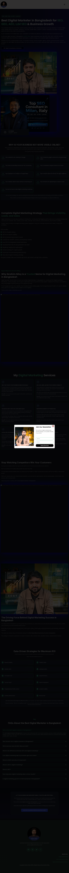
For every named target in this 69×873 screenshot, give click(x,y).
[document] (34, 436)
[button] (53, 426)
